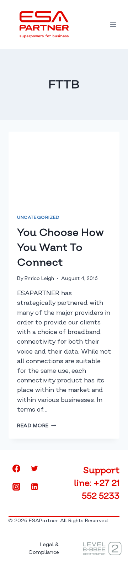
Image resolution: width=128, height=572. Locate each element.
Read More (36, 426)
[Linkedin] (34, 486)
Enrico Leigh (39, 278)
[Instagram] (16, 486)
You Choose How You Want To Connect (60, 247)
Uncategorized (38, 217)
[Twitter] (34, 468)
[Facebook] (16, 468)
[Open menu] (112, 24)
